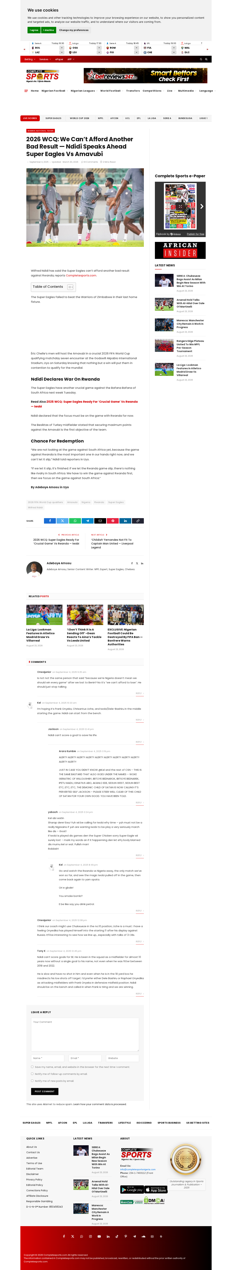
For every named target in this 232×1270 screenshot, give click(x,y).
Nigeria (86, 502)
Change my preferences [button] (74, 30)
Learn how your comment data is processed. (100, 1104)
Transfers (133, 90)
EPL (138, 118)
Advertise (31, 1158)
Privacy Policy (34, 1179)
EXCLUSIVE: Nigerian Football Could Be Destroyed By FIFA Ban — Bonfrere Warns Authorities (125, 637)
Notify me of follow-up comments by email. (61, 1074)
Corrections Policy (37, 1190)
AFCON (114, 118)
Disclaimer (32, 1174)
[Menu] (26, 91)
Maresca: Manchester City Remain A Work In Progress (190, 324)
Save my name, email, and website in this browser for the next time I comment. (82, 1067)
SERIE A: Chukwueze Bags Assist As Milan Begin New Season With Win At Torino (191, 281)
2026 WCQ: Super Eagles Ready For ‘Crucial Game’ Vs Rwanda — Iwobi (56, 541)
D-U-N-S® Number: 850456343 (44, 1206)
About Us (31, 1147)
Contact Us (33, 1152)
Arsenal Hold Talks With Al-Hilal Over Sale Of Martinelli (190, 303)
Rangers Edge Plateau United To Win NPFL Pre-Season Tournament (190, 346)
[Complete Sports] (43, 76)
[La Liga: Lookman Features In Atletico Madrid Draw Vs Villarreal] (44, 615)
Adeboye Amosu (59, 563)
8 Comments (91, 161)
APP (69, 59)
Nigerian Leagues (83, 90)
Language (206, 90)
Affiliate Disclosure (37, 1196)
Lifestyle (124, 1122)
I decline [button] (48, 30)
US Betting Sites (197, 1122)
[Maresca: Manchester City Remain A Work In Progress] (164, 324)
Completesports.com (81, 275)
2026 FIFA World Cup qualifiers (45, 502)
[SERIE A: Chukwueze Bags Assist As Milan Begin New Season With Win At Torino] (164, 280)
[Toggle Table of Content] (68, 287)
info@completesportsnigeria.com (138, 1169)
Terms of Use (34, 1163)
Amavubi (72, 502)
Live (170, 90)
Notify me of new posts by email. (54, 1081)
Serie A (167, 118)
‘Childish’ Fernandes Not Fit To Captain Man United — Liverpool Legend (112, 543)
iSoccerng (144, 1122)
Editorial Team (34, 1168)
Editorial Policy (34, 1185)
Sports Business (169, 1122)
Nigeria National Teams (40, 130)
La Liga (152, 118)
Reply (139, 693)
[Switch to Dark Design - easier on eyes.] (201, 59)
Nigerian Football (53, 90)
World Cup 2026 (79, 118)
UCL (127, 118)
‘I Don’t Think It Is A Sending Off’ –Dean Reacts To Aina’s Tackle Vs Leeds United (84, 635)
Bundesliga (185, 118)
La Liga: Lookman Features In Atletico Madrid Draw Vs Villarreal (40, 635)
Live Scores (30, 118)
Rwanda (99, 502)
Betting (28, 59)
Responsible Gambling (39, 1201)
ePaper (59, 59)
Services (43, 59)
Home (35, 90)
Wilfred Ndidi (35, 507)
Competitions (152, 90)
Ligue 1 (203, 118)
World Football (110, 90)
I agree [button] (34, 30)
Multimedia (186, 90)
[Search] (205, 59)
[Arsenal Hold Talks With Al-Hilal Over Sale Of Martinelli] (164, 304)
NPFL (100, 118)
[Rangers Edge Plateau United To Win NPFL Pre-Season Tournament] (164, 345)
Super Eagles (53, 118)
